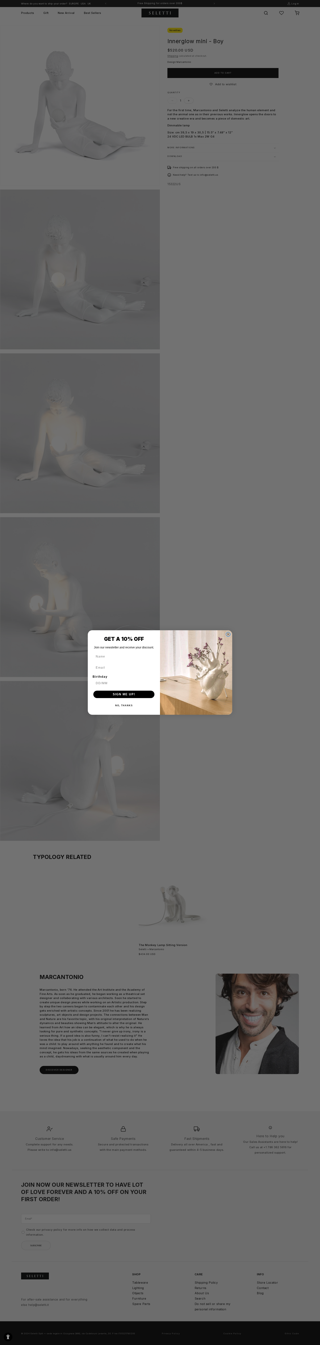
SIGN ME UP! (124, 694)
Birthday (100, 676)
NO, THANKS (124, 705)
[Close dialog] (228, 634)
